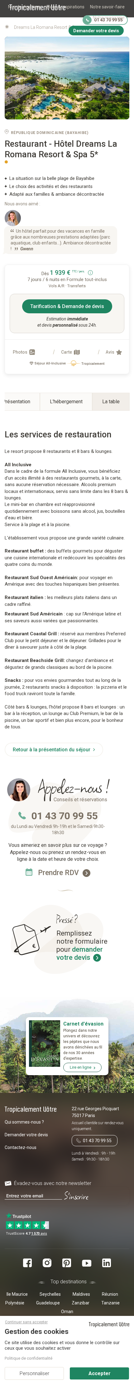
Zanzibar (80, 1302)
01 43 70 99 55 (64, 816)
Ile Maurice (17, 1294)
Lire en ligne (80, 1067)
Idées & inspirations (65, 6)
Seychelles (50, 1294)
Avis (110, 352)
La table (111, 402)
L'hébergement (66, 402)
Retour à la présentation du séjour (52, 750)
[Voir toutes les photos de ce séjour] (67, 78)
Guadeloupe (48, 1302)
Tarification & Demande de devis (67, 306)
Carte (67, 352)
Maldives (81, 1294)
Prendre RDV (59, 873)
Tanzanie (110, 1302)
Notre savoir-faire (107, 6)
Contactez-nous (20, 1147)
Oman (67, 1311)
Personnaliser (34, 1373)
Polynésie (14, 1302)
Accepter (100, 1373)
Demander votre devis (26, 1134)
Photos (20, 352)
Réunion (110, 1294)
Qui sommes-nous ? (24, 1122)
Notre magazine (109, 17)
